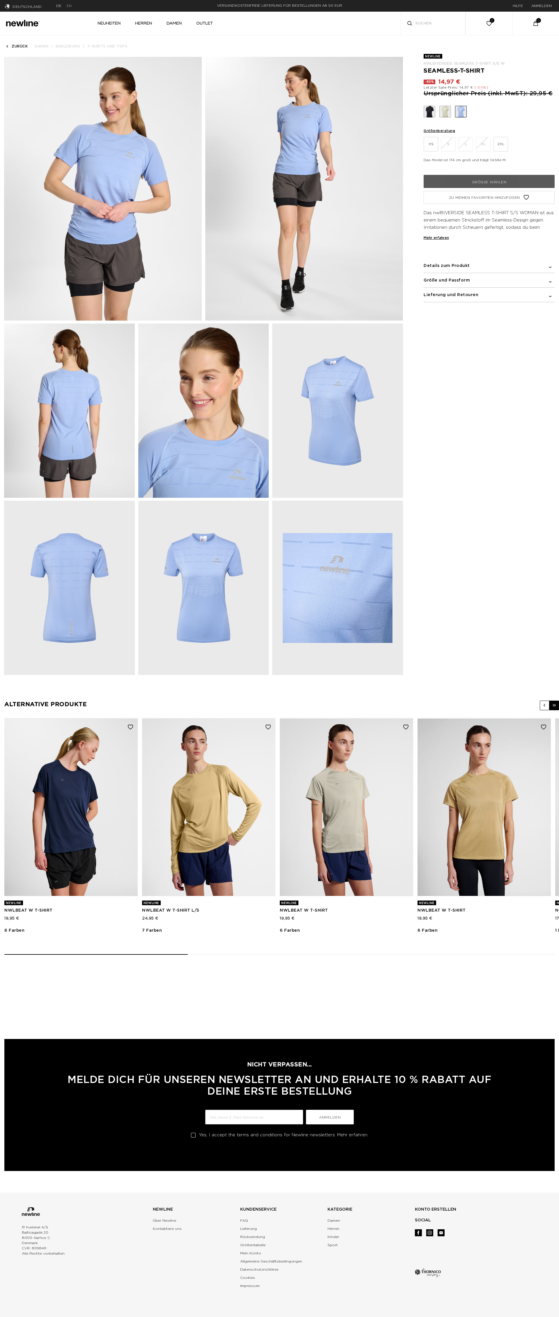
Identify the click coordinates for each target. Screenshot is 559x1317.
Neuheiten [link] (109, 23)
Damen (42, 46)
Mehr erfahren (436, 237)
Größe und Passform (447, 280)
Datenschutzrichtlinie (259, 1269)
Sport (333, 1245)
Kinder (333, 1237)
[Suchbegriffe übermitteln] (409, 24)
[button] (544, 705)
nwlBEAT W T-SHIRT (28, 910)
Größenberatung (439, 131)
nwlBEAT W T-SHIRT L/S (170, 910)
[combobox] (433, 23)
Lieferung (248, 1228)
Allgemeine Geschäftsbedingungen (271, 1261)
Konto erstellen (435, 1209)
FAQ (244, 1220)
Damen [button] (174, 23)
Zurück (20, 46)
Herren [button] (143, 23)
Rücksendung (252, 1237)
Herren (333, 1228)
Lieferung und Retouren (451, 294)
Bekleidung (68, 46)
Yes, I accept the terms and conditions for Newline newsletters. (283, 1134)
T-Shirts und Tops (107, 46)
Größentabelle (253, 1245)
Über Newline (164, 1220)
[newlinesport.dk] (22, 22)
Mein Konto (250, 1253)
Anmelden (330, 1117)
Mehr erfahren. (352, 1134)
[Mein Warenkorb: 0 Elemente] (535, 23)
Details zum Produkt (447, 265)
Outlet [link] (204, 23)
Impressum (250, 1285)
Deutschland (27, 6)
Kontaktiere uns (167, 1228)
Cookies (247, 1277)
